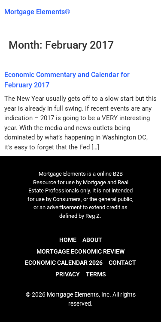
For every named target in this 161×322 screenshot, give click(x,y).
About (92, 239)
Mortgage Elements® (37, 12)
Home (67, 239)
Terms (96, 274)
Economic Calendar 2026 (64, 262)
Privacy (67, 274)
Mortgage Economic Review (80, 251)
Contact (122, 262)
